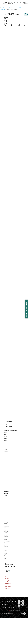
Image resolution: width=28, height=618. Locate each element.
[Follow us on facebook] (19, 601)
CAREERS (13, 601)
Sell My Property (10, 2)
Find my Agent (5, 2)
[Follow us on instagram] (22, 604)
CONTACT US (6, 604)
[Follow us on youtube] (19, 607)
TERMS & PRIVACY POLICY (10, 607)
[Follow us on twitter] (22, 601)
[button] (26, 309)
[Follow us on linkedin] (19, 604)
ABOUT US (5, 601)
